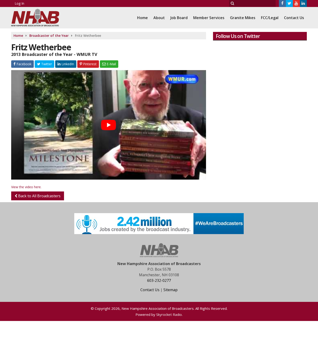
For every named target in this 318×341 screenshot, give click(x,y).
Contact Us (294, 17)
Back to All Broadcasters (39, 195)
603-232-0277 (159, 280)
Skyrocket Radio (169, 314)
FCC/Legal (269, 17)
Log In (19, 3)
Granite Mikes (242, 17)
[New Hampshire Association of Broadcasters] (38, 17)
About (159, 17)
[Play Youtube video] (108, 125)
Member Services (208, 17)
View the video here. (26, 187)
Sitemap (170, 289)
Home (142, 17)
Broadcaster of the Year (49, 35)
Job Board (179, 17)
